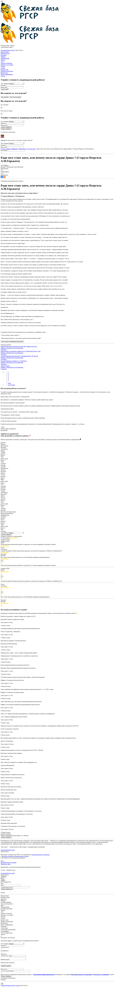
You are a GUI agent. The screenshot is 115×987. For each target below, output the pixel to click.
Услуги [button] (25, 985)
